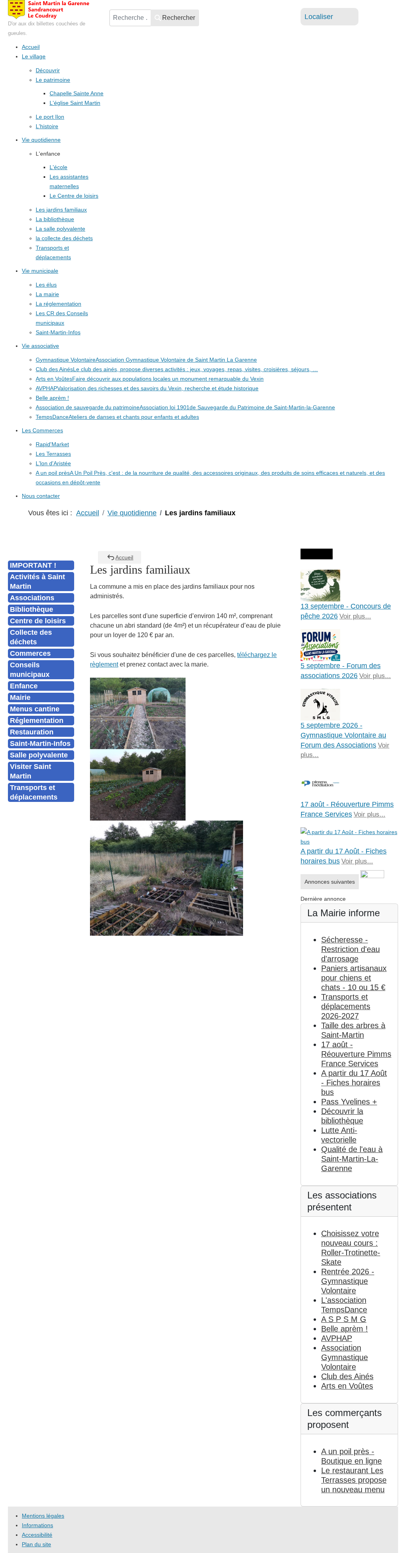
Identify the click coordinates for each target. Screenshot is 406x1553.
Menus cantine (34, 709)
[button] (48, 153)
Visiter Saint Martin (30, 771)
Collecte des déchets (31, 637)
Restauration (32, 732)
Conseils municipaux (30, 669)
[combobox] (130, 18)
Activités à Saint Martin (37, 581)
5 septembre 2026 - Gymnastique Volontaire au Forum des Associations (343, 735)
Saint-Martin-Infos (40, 744)
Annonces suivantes (329, 882)
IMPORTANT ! (33, 565)
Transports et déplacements (33, 792)
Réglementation (36, 720)
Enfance (24, 686)
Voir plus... (355, 616)
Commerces (30, 653)
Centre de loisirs (38, 621)
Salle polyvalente (39, 755)
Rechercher (178, 17)
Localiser (318, 17)
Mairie (20, 697)
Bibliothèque (31, 609)
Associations (32, 598)
